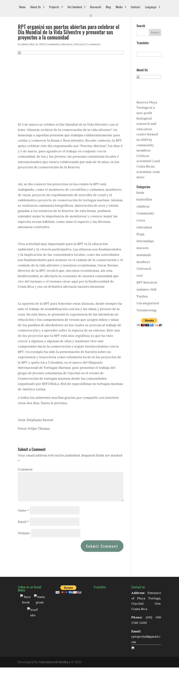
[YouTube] (32, 612)
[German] (150, 48)
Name (23, 510)
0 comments (93, 44)
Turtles (142, 296)
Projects (54, 7)
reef (139, 276)
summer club (146, 289)
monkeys (143, 262)
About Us (35, 7)
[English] (142, 48)
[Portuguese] (153, 48)
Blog (108, 7)
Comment (25, 469)
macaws (143, 248)
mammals (144, 255)
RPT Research (147, 282)
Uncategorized (148, 303)
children (143, 206)
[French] (146, 48)
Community (52, 44)
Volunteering (146, 310)
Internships (145, 241)
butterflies (144, 199)
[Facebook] (25, 599)
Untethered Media (53, 662)
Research (95, 7)
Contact (135, 7)
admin (24, 44)
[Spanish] (138, 48)
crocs (141, 220)
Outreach (78, 44)
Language (150, 7)
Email (23, 522)
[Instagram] (39, 599)
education (66, 44)
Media (119, 7)
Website (24, 533)
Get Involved (74, 7)
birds (140, 193)
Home (22, 7)
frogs (140, 234)
